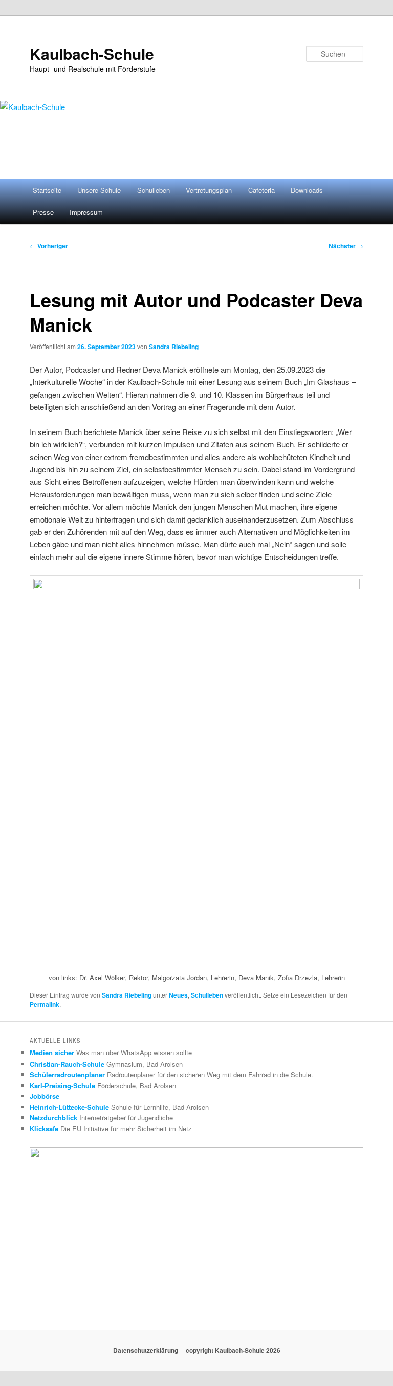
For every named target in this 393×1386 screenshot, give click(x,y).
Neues (178, 995)
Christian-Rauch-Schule (67, 1064)
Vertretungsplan (209, 190)
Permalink (44, 1004)
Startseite (47, 190)
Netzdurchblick (53, 1117)
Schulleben (153, 190)
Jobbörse (44, 1096)
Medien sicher (52, 1052)
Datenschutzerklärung (145, 1350)
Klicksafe (44, 1128)
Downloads (307, 190)
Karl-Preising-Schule (62, 1085)
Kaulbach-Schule (92, 53)
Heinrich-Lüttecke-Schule (69, 1107)
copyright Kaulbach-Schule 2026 (233, 1350)
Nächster (346, 245)
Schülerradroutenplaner (67, 1074)
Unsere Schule (99, 190)
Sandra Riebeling (174, 346)
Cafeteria (261, 190)
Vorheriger (49, 245)
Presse (43, 212)
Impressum (86, 212)
